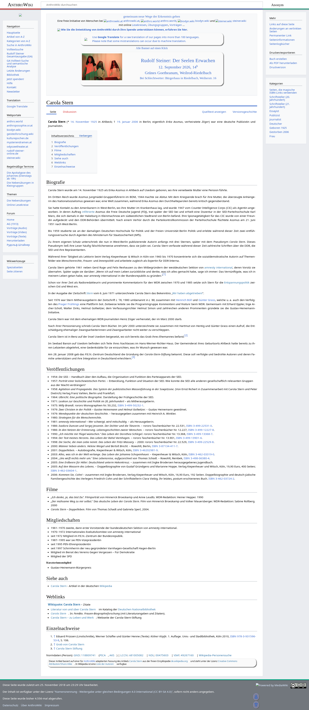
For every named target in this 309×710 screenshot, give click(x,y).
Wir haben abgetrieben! (187, 293)
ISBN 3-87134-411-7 (165, 446)
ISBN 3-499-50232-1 (130, 405)
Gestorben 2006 (279, 132)
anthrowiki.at (131, 21)
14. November (79, 121)
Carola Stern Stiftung (69, 648)
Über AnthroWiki (31, 705)
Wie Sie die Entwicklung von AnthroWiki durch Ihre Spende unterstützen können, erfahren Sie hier (124, 29)
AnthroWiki (20, 4)
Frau (272, 136)
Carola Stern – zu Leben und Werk (72, 617)
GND (77, 655)
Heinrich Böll (184, 300)
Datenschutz (10, 705)
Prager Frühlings (68, 304)
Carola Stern (59, 586)
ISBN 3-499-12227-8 (201, 430)
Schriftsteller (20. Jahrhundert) (279, 98)
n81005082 (136, 655)
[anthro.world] (150, 21)
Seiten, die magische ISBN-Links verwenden (283, 91)
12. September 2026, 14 (178, 67)
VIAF (176, 655)
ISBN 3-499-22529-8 (201, 442)
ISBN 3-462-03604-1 (64, 470)
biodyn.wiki (202, 21)
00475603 (162, 655)
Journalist (275, 119)
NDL (151, 655)
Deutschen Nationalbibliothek (137, 609)
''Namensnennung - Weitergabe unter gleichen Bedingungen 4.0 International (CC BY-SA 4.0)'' (113, 691)
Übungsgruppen (158, 25)
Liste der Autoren (105, 664)
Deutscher (275, 123)
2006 (135, 121)
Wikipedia (106, 586)
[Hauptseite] (20, 14)
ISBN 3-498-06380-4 (196, 458)
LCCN (123, 655)
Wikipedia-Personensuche (215, 655)
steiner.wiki (239, 21)
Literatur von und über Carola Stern (73, 609)
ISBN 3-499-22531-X (199, 425)
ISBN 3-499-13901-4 (189, 438)
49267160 (187, 655)
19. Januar (123, 121)
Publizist (274, 115)
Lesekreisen (139, 25)
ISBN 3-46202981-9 (145, 450)
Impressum (52, 705)
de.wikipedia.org (179, 661)
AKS (111, 655)
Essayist (274, 111)
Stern (89, 293)
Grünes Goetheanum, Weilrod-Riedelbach (178, 73)
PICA (103, 655)
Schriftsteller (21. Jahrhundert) (279, 105)
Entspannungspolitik (236, 282)
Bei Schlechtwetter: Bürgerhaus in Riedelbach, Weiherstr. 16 (178, 78)
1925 (93, 121)
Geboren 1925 (278, 127)
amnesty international (218, 267)
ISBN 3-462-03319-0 (201, 454)
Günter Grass (206, 300)
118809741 (88, 655)
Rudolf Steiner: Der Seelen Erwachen (178, 60)
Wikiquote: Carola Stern (64, 604)
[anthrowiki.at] (113, 21)
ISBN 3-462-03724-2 (221, 478)
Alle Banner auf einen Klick (152, 48)
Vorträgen (176, 25)
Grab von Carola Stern (70, 644)
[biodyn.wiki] (186, 21)
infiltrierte (88, 211)
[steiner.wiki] (223, 21)
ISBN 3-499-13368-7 (199, 434)
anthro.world (168, 21)
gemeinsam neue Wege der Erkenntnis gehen (151, 16)
